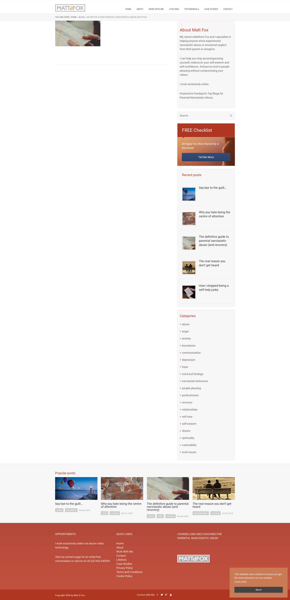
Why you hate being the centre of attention (214, 214)
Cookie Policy (124, 576)
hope (185, 366)
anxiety (186, 338)
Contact (228, 9)
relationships (189, 409)
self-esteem (189, 423)
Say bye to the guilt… (212, 188)
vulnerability (189, 445)
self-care (187, 416)
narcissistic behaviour (195, 381)
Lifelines (174, 9)
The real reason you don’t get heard (212, 263)
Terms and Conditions (129, 572)
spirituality (188, 437)
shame (186, 430)
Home (128, 9)
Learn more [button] (240, 581)
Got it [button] (258, 590)
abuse (185, 324)
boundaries (188, 345)
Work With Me (156, 9)
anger (185, 331)
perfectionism (190, 395)
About (140, 9)
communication (191, 352)
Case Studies (211, 9)
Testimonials (191, 9)
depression (188, 359)
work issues (189, 452)
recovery (187, 402)
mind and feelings (192, 374)
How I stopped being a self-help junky (214, 288)
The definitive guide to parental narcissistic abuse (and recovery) (214, 241)
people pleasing (191, 388)
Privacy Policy (124, 567)
